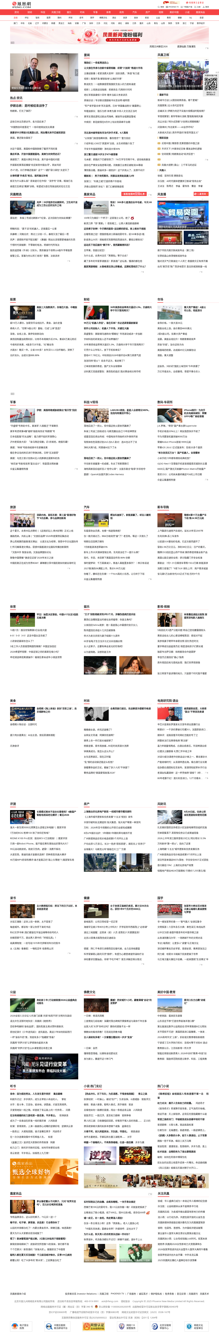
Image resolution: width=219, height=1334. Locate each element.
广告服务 (131, 1293)
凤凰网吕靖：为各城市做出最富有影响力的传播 (181, 1211)
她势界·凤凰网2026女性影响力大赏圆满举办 (180, 1244)
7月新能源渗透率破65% (96, 546)
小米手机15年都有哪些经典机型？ (174, 458)
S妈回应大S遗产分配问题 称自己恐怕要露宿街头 (181, 630)
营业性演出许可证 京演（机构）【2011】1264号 (133, 1317)
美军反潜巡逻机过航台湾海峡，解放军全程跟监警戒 (110, 116)
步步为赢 (139, 1142)
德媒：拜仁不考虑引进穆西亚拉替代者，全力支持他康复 (112, 948)
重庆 (141, 23)
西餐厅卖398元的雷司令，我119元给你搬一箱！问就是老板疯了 (115, 1207)
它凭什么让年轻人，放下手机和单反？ (103, 350)
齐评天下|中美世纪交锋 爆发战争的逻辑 (182, 148)
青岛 (156, 23)
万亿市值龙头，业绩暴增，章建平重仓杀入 (178, 371)
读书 (81, 17)
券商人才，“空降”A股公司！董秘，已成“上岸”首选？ (36, 328)
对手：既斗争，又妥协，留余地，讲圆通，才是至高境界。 (39, 1104)
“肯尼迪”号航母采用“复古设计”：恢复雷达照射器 (34, 463)
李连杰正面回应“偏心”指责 (170, 657)
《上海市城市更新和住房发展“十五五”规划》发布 (108, 816)
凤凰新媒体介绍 (18, 1293)
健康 (180, 17)
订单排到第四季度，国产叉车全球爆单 (103, 366)
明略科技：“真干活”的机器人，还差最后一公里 (33, 228)
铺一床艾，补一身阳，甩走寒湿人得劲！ (104, 1218)
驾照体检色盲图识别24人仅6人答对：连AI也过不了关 (110, 441)
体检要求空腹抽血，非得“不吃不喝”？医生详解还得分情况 (113, 959)
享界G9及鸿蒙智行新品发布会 (170, 243)
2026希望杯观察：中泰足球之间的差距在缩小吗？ (35, 651)
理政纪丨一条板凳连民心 (96, 62)
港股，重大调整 (165, 355)
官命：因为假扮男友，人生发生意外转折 (30, 1093)
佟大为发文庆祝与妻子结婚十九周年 (102, 635)
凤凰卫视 (55, 12)
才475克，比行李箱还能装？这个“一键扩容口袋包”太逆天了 (39, 170)
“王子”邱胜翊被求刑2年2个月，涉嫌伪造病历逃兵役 (109, 614)
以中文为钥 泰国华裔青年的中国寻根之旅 (177, 932)
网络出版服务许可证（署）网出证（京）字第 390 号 (67, 1306)
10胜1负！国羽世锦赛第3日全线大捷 (28, 630)
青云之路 (142, 1093)
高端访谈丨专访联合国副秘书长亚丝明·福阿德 (107, 100)
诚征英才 (143, 1293)
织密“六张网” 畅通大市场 (130, 67)
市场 (160, 299)
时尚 (82, 12)
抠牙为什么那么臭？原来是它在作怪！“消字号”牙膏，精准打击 (41, 181)
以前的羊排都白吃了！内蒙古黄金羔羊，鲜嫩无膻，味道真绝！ (41, 1228)
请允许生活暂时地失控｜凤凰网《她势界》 (31, 1020)
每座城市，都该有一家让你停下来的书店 (30, 926)
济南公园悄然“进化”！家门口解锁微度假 (104, 186)
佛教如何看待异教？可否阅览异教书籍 (103, 1031)
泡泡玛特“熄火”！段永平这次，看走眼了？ (105, 360)
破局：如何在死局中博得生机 (172, 1157)
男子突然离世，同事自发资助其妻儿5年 (114, 175)
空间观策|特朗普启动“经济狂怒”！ (179, 153)
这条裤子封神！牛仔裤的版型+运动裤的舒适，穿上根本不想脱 (115, 228)
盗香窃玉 (126, 1126)
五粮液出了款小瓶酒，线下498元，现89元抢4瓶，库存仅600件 (115, 1212)
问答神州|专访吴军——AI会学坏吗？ (176, 127)
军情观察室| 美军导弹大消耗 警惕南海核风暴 (180, 116)
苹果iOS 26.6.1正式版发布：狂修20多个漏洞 (179, 447)
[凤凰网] (21, 7)
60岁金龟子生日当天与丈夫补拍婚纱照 (103, 641)
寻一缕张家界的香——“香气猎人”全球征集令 (179, 921)
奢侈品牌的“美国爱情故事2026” (99, 772)
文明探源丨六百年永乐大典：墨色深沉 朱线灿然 (181, 926)
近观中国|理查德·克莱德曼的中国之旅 (180, 143)
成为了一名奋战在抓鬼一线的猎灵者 (28, 1120)
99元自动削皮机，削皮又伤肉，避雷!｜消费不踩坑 (35, 848)
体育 (108, 12)
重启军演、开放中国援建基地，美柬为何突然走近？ (36, 153)
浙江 (184, 23)
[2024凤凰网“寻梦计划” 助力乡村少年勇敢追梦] (195, 2)
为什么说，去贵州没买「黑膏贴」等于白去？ (106, 255)
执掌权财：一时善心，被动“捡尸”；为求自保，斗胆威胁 (111, 1099)
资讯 (16, 12)
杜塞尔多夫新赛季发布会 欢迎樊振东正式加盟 (181, 226)
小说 (187, 12)
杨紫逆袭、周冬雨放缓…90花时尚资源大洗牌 (106, 745)
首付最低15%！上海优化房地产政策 (175, 865)
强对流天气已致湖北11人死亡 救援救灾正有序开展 (182, 261)
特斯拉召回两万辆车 (94, 541)
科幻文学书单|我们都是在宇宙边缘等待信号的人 (34, 932)
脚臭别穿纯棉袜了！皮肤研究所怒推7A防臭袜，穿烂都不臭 (39, 1244)
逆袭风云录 (67, 1126)
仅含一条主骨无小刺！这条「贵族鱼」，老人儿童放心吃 (111, 1223)
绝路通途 (135, 1131)
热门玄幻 (96, 1086)
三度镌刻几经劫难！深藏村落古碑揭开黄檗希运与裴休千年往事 (115, 1020)
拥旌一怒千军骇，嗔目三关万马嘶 (174, 1140)
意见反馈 (181, 1293)
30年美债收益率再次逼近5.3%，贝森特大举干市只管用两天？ (114, 344)
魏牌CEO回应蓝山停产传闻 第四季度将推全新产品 (182, 552)
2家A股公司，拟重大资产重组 (172, 333)
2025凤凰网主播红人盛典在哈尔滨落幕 (177, 1260)
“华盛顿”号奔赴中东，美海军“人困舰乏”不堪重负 (34, 425)
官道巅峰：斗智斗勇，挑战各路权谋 (175, 1124)
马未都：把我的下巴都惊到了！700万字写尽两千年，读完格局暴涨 (117, 159)
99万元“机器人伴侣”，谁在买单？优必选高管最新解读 (111, 322)
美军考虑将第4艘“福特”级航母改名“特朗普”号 (32, 431)
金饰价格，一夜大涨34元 (169, 322)
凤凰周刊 (193, 1293)
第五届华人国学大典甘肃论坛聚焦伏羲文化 (179, 1233)
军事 (95, 12)
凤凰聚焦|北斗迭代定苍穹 (171, 105)
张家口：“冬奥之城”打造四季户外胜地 (103, 181)
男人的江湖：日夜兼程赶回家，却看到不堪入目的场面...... (113, 1120)
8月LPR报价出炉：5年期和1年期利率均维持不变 (108, 832)
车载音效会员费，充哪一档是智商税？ (103, 530)
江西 (134, 23)
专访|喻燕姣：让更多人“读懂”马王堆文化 (177, 943)
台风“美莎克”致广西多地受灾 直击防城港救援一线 (182, 266)
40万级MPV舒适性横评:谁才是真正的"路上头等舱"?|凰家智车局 (42, 859)
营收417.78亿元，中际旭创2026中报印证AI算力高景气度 (112, 355)
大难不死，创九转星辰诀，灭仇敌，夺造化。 (106, 1131)
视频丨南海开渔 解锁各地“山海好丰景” (103, 78)
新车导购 (163, 507)
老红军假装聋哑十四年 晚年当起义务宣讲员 (105, 94)
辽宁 (37, 23)
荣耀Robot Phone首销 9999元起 (174, 441)
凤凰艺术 (204, 1293)
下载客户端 (187, 7)
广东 (84, 23)
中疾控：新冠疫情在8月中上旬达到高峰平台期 (107, 121)
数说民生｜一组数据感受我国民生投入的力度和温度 (110, 84)
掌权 (64, 1099)
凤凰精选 (16, 194)
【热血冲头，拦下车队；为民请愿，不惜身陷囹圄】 (109, 1093)
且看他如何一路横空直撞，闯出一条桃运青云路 (107, 1109)
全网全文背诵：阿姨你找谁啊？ (99, 735)
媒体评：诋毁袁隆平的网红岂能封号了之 (177, 735)
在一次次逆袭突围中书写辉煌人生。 (28, 1136)
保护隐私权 (156, 1293)
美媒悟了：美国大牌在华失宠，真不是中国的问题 (34, 159)
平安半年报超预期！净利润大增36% (102, 148)
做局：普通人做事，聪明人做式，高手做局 (105, 1104)
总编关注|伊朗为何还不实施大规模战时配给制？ (182, 110)
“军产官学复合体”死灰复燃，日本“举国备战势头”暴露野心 (112, 105)
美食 (136, 17)
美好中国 (174, 12)
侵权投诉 (125, 1301)
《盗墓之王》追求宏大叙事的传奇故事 (29, 1142)
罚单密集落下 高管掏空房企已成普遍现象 (177, 832)
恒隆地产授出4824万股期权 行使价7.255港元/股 (181, 870)
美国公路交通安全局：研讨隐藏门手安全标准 (179, 557)
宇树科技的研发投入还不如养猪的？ (102, 339)
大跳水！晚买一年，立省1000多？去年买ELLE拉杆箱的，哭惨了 (42, 350)
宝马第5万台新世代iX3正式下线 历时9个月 (178, 573)
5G (190, 17)
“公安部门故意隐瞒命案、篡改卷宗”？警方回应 (107, 138)
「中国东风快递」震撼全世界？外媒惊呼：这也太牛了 (111, 1228)
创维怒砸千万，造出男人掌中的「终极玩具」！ (33, 937)
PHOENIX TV (174, 7)
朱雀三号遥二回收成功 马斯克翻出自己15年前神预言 (110, 431)
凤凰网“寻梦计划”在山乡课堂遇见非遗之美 (31, 1048)
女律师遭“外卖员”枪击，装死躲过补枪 (29, 175)
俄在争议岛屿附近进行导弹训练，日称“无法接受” (34, 452)
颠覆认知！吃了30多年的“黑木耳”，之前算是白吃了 (35, 1260)
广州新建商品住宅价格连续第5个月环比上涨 (106, 838)
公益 (158, 17)
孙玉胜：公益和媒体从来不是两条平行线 (178, 1206)
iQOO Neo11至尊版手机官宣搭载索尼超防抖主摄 (182, 463)
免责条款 (169, 1293)
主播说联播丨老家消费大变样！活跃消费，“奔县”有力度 (111, 73)
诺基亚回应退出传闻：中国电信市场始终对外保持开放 (111, 436)
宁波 (192, 23)
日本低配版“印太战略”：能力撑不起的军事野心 (33, 436)
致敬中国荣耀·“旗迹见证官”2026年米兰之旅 (31, 557)
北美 (30, 23)
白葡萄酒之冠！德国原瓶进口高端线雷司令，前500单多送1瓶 (114, 234)
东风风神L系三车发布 (168, 536)
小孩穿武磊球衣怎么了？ (22, 640)
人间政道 (52, 1120)
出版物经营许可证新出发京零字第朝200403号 (155, 1306)
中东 (23, 23)
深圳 (91, 23)
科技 (43, 12)
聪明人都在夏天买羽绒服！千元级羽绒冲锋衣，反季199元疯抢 (41, 1255)
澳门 (15, 23)
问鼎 (68, 1109)
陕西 (170, 23)
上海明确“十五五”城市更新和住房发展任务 (178, 848)
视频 (161, 12)
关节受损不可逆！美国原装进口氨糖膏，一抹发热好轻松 (183, 1031)
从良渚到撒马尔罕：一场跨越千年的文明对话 (179, 937)
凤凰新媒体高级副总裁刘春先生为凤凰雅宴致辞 (181, 1222)
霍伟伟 (185, 186)
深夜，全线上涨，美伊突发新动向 (27, 333)
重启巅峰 (57, 1093)
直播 (15, 17)
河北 (105, 23)
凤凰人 (162, 170)
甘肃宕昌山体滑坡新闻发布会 (172, 255)
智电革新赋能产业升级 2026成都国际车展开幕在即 (37, 87)
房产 (148, 12)
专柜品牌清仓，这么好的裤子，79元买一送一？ (33, 1217)
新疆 (53, 23)
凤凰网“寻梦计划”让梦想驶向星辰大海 (29, 1042)
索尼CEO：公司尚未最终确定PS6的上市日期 (179, 474)
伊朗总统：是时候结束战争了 (29, 106)
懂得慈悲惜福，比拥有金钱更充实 (101, 1053)
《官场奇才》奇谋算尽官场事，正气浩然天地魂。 (182, 1108)
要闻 (87, 55)
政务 (121, 12)
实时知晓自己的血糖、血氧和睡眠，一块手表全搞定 (109, 1202)
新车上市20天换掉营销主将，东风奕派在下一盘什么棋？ (112, 552)
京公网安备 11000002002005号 (115, 1306)
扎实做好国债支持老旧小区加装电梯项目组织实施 (182, 827)
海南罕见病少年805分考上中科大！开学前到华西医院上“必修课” (116, 926)
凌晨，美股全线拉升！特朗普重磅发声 (176, 339)
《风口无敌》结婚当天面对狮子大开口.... (177, 1167)
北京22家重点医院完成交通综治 (100, 937)
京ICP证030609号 (58, 1312)
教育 (169, 17)
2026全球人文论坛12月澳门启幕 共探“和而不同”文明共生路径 (41, 1015)
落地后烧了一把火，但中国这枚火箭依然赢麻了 (107, 425)
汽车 (134, 12)
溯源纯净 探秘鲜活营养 (195, 243)
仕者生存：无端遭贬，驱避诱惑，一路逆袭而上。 (182, 1130)
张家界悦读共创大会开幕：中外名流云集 (178, 1254)
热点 (13, 98)
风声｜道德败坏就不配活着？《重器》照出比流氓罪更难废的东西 (42, 239)
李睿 (200, 186)
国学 (92, 17)
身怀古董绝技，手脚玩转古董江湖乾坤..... (104, 1136)
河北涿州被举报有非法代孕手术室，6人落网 (106, 132)
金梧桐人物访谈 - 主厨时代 (23, 724)
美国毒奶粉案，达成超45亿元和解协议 (176, 349)
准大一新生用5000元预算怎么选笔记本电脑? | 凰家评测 (38, 827)
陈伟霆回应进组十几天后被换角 (99, 630)
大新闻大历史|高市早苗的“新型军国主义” (178, 132)
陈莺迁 (170, 186)
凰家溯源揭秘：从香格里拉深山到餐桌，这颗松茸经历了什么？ (115, 266)
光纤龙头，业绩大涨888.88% (24, 355)
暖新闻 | (88, 175)
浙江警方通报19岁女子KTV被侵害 (101, 154)
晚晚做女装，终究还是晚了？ (98, 729)
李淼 (178, 186)
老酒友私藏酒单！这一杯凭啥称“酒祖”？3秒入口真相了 (184, 772)
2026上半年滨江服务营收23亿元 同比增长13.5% (181, 838)
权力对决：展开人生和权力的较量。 (175, 1103)
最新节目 (163, 94)
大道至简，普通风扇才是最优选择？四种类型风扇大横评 (38, 854)
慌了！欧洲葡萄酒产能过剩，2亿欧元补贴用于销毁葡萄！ (38, 1238)
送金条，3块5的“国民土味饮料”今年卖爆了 (178, 366)
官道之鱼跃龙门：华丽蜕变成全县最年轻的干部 (181, 1119)
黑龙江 (61, 23)
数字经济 (201, 23)
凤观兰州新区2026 (159, 46)
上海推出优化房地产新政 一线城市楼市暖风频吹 (108, 811)
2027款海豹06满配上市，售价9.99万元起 (104, 568)
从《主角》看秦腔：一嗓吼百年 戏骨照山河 (31, 948)
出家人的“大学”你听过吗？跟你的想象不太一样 (107, 1026)
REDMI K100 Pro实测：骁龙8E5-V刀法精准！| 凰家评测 (38, 838)
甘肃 (177, 23)
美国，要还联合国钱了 (21, 137)
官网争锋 (126, 1115)
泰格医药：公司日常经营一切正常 (101, 921)
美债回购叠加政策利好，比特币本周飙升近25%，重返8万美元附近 (43, 339)
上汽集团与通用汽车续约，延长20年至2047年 (180, 530)
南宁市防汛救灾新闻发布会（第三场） (176, 250)
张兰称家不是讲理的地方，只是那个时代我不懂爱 (182, 673)
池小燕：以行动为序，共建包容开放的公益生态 (181, 1217)
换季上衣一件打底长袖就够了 (98, 740)
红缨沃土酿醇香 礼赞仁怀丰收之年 (174, 751)
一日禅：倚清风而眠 (94, 1015)
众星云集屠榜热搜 (19, 468)
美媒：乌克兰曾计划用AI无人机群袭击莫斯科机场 (34, 458)
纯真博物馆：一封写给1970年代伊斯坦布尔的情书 (35, 943)
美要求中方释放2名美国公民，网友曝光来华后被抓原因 (37, 132)
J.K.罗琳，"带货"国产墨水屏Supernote (177, 425)
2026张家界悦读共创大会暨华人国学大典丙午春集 (183, 1249)
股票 (49, 17)
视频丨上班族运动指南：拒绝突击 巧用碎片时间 (108, 89)
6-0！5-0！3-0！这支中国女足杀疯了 (28, 635)
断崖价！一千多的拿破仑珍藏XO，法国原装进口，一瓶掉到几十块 (183, 729)
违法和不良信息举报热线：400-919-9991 (78, 1301)
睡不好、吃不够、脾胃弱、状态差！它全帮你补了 (34, 1222)
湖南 (127, 23)
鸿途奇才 (57, 1131)
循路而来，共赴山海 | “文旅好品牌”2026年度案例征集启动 (39, 536)
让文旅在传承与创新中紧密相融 (99, 67)
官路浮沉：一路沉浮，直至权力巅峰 (102, 1115)
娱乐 (69, 12)
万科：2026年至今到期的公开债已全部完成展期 (108, 827)
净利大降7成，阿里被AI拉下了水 (100, 447)
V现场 (94, 402)
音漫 (201, 17)
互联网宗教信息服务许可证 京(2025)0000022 (84, 1317)
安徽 (77, 23)
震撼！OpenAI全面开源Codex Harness (104, 474)
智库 (37, 17)
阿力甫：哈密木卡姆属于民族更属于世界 (177, 953)
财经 (30, 12)
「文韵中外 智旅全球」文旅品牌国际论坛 (30, 552)
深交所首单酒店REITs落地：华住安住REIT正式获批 (182, 859)
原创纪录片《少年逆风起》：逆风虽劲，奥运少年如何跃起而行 (41, 1031)
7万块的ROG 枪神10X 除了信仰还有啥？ (30, 832)
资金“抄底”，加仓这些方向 (170, 344)
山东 (149, 23)
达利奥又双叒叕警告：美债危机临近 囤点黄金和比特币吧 (112, 371)
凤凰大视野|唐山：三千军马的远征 (179, 164)
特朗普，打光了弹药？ (21, 110)
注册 (199, 7)
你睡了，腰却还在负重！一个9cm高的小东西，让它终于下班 (114, 573)
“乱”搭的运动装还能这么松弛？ (99, 761)
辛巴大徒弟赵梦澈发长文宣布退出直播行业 (178, 724)
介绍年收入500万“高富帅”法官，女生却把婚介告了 (109, 143)
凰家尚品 (200, 12)
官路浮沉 (145, 1099)
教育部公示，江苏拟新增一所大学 (174, 1048)
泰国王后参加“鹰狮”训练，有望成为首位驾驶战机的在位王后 (40, 186)
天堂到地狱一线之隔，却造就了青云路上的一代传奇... (37, 1109)
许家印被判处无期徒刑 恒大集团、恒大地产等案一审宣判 (112, 822)
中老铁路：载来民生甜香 (169, 1015)
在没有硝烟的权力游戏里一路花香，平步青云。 (33, 1115)
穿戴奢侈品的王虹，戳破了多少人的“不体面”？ (107, 767)
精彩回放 (163, 137)
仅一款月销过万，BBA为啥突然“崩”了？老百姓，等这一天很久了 (116, 536)
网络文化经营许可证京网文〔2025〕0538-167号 (146, 1312)
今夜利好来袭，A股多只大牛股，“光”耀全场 (32, 344)
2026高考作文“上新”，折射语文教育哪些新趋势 (181, 1037)
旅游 (125, 17)
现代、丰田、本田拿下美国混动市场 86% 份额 (107, 557)
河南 (113, 23)
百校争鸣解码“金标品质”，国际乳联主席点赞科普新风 (36, 1026)
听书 (13, 1086)
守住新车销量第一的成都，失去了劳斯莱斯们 (106, 463)
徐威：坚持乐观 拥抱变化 (170, 175)
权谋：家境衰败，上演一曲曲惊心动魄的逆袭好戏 (34, 1126)
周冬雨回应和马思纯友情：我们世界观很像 (178, 662)
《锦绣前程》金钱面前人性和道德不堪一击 (180, 1093)
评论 (27, 17)
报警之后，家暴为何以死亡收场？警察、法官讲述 (34, 255)
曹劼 (193, 186)
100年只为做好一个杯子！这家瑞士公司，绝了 (107, 218)
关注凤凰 (163, 1193)
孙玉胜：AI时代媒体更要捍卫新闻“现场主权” (180, 181)
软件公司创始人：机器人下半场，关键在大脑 (106, 328)
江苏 (98, 23)
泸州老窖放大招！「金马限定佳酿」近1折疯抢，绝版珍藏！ (40, 442)
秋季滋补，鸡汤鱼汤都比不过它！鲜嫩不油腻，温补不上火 (113, 1239)
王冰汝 (161, 186)
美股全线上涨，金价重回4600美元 (174, 328)
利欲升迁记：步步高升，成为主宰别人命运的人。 (34, 1099)
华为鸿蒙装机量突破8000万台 (172, 436)
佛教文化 (103, 17)
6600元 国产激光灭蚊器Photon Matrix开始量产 (181, 468)
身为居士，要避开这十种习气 (98, 1058)
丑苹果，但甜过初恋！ (95, 250)
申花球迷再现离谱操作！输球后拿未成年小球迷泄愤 (36, 657)
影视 (160, 607)
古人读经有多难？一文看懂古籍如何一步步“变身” (108, 1037)
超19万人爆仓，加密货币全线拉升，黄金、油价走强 (36, 322)
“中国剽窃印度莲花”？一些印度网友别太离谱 (32, 127)
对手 (129, 1136)
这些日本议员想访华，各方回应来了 (28, 121)
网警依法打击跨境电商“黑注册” (172, 740)
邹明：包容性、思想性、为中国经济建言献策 (180, 1227)
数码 (59, 17)
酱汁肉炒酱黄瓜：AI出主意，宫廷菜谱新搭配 (32, 735)
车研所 (168, 402)
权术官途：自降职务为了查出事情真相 (176, 1151)
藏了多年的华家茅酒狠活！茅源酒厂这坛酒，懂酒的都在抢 (113, 261)
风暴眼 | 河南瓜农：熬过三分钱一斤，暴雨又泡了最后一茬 (39, 234)
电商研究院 (164, 701)
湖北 (120, 23)
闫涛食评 (14, 745)
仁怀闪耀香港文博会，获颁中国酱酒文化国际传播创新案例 (39, 546)
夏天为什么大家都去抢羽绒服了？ (27, 1233)
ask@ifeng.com (109, 1301)
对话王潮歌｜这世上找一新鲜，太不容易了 (31, 921)
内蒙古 (45, 23)
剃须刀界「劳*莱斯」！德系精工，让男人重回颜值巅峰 (111, 223)
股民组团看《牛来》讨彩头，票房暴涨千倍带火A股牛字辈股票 (41, 250)
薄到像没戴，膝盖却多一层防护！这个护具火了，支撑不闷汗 (114, 170)
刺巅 (52, 1142)
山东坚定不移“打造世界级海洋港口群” (176, 1020)
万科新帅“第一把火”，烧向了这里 (173, 843)
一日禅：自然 (90, 1048)
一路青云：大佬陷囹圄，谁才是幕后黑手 (30, 1131)
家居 (147, 17)
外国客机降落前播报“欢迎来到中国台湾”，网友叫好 (35, 164)
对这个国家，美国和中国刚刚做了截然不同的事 (33, 148)
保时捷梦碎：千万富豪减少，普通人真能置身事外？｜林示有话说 (116, 562)
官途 (131, 1104)
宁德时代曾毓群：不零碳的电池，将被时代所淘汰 (34, 244)
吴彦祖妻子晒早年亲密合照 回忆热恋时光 (177, 640)
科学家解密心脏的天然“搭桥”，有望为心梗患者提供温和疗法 (114, 953)
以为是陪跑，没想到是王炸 (97, 651)
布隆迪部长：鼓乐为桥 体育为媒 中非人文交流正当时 (110, 111)
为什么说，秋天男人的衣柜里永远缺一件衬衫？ (107, 1234)
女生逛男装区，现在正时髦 (97, 756)
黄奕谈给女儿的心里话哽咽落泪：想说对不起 (179, 635)
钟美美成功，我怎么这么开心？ (99, 751)
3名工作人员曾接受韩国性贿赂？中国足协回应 (33, 646)
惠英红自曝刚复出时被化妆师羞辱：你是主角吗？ (108, 619)
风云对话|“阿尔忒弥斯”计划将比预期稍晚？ (179, 121)
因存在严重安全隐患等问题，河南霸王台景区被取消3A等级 (113, 165)
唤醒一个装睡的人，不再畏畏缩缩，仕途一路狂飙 (108, 1142)
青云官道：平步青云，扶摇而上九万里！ (30, 1153)
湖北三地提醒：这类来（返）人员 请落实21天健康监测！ (112, 932)
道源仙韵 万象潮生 (186, 46)
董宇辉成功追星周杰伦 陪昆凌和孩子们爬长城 (180, 646)
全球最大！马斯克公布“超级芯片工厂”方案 (105, 849)
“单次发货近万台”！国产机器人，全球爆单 (178, 452)
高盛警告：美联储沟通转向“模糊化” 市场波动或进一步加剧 (113, 333)
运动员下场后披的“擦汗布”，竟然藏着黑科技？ (107, 245)
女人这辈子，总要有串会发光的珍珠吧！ (104, 646)
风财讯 (161, 804)
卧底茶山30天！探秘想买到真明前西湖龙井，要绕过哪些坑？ (114, 239)
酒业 (114, 17)
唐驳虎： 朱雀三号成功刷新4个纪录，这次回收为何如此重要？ (41, 217)
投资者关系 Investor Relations (81, 1293)
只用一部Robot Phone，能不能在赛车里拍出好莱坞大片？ (39, 843)
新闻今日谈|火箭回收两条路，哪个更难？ (178, 100)
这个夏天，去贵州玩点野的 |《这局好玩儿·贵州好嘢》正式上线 (41, 530)
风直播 (161, 194)
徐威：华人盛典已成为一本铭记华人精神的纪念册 (182, 1200)
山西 (163, 23)
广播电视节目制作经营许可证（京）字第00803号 (94, 1312)
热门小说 (163, 1086)
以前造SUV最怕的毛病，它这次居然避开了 (178, 541)
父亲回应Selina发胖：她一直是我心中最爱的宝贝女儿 (111, 624)
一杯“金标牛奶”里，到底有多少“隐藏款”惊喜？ (33, 1037)
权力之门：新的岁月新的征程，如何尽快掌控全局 (34, 1147)
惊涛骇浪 (63, 1115)
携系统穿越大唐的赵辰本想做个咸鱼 (102, 1126)
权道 (50, 1136)
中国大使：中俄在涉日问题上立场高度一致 (180, 86)
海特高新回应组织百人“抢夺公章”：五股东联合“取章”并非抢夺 (114, 468)
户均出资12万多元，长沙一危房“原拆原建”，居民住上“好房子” (115, 843)
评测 (70, 17)
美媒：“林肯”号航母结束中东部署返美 (29, 447)
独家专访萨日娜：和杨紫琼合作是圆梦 (176, 651)
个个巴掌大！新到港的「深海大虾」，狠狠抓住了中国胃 (37, 1249)
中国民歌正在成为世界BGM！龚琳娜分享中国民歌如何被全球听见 (43, 562)
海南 (70, 23)
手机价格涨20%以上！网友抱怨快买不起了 (178, 431)
